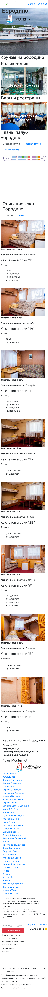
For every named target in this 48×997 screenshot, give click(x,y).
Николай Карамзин (13, 825)
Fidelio (6, 870)
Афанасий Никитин (13, 799)
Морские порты (36, 956)
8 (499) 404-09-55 (37, 3)
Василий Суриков (12, 835)
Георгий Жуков (11, 851)
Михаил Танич (10, 890)
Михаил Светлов (11, 828)
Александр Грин (11, 819)
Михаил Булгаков (12, 796)
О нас (3, 956)
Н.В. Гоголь (8, 812)
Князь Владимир (11, 848)
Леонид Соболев (11, 867)
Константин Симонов (14, 815)
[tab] (11, 144)
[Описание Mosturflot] (19, 18)
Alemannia (8, 877)
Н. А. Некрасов (10, 854)
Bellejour (7, 874)
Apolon (6, 880)
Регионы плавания (17, 956)
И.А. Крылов (9, 776)
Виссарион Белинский (14, 838)
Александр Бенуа (12, 857)
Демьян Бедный (11, 831)
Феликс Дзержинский (14, 864)
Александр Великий (13, 883)
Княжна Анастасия (12, 780)
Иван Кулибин (10, 773)
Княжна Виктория (12, 783)
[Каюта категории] (23, 233)
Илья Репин (9, 822)
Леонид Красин (11, 861)
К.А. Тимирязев (11, 887)
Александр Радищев (13, 793)
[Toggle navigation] (19, 3)
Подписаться (13, 930)
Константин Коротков (14, 844)
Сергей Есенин (10, 802)
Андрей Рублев (10, 809)
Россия (6, 841)
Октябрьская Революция (16, 806)
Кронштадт (8, 786)
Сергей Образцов (12, 789)
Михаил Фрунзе (11, 893)
